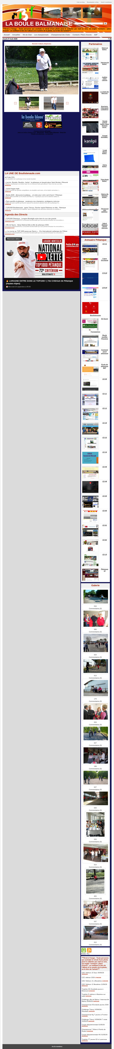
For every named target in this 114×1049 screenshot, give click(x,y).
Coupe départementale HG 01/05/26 (94, 1034)
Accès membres (57, 1046)
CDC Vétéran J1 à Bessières (92, 981)
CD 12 (104, 408)
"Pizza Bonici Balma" (104, 180)
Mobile (83, 954)
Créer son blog (80, 2)
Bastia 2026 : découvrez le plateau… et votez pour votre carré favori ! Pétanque (34, 195)
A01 (95, 896)
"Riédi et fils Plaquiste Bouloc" (104, 195)
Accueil (7, 35)
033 (95, 808)
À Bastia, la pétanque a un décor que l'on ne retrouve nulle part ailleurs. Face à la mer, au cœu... (34, 184)
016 (95, 606)
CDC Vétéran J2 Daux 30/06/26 (93, 973)
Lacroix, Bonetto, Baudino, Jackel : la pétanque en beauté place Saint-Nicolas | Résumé (37, 182)
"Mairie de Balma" (104, 48)
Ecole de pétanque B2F (104, 366)
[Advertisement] (41, 155)
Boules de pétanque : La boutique (42, 134)
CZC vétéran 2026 (88, 977)
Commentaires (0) (95, 608)
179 (95, 699)
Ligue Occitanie (104, 259)
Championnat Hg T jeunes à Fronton (95, 1015)
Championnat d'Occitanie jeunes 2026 (95, 1005)
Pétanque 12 (104, 570)
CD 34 (104, 452)
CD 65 (104, 496)
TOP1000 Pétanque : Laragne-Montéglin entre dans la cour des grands (31, 218)
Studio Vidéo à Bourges (52, 132)
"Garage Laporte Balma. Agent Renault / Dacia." (104, 124)
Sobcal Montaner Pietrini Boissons (105, 226)
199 (95, 766)
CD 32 (104, 437)
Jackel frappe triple (12, 189)
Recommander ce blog (92, 2)
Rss (88, 954)
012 (95, 942)
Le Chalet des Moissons (104, 92)
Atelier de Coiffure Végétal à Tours (27, 132)
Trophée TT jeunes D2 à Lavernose (94, 1039)
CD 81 (104, 525)
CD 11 (104, 394)
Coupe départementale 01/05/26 (93, 1025)
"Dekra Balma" (104, 165)
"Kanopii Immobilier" (104, 136)
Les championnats (41, 35)
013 (95, 675)
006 (95, 629)
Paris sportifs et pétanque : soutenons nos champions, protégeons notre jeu (32, 201)
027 (95, 743)
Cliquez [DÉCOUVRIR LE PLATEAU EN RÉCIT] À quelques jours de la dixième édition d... (32, 196)
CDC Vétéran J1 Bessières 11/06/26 (94, 984)
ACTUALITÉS (9, 177)
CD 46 (104, 467)
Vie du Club (27, 35)
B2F (95, 35)
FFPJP (104, 273)
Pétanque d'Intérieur (42, 131)
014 (95, 865)
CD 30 (104, 423)
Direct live (63, 132)
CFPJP (104, 288)
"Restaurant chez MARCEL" (105, 210)
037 (95, 921)
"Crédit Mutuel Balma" (104, 152)
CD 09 (104, 379)
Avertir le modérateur (106, 2)
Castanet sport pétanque (104, 351)
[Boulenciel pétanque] (53, 115)
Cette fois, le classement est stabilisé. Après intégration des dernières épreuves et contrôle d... (33, 209)
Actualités (16, 35)
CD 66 (104, 511)
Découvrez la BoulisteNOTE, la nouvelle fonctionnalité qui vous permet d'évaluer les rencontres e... (35, 220)
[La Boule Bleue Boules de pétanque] (32, 115)
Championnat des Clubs (60, 35)
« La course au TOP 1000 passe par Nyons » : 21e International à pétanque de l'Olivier (36, 231)
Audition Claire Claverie (104, 78)
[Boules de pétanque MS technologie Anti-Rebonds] (32, 122)
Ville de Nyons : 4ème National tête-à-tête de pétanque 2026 (27, 225)
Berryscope (40, 132)
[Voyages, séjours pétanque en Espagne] (53, 122)
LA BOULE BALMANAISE (38, 24)
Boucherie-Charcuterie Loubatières (104, 108)
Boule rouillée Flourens (104, 337)
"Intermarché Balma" (104, 63)
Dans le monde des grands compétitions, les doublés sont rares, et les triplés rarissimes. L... (32, 190)
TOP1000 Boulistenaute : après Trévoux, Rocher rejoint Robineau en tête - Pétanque (36, 207)
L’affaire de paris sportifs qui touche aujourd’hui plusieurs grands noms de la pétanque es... (32, 203)
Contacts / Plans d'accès (82, 35)
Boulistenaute (95, 315)
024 (95, 655)
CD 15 (104, 554)
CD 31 (104, 244)
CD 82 (104, 540)
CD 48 (104, 481)
